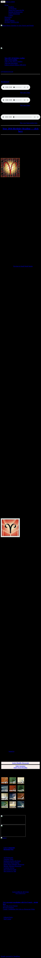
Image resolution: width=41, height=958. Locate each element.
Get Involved (12, 8)
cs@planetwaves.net (7, 71)
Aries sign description (11, 63)
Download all (5, 81)
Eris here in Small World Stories (23, 266)
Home (6, 5)
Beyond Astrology (8, 907)
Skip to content (10, 1)
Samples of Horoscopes (15, 12)
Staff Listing (7, 919)
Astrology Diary (8, 859)
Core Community (9, 848)
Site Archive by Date (10, 869)
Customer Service (9, 868)
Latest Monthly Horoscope (20, 763)
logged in (11, 751)
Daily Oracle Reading (20, 767)
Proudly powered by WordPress (10, 956)
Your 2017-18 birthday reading (15, 58)
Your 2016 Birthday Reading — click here (20, 129)
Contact (10, 15)
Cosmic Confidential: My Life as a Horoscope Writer (19, 909)
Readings (11, 7)
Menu (3, 1)
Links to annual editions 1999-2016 (15, 65)
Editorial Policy (8, 917)
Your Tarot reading (11, 60)
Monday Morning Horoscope (12, 866)
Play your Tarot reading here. (29, 123)
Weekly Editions (9, 20)
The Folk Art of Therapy (10, 906)
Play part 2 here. (25, 105)
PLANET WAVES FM (12, 22)
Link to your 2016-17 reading (13, 61)
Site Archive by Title (10, 871)
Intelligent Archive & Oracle (12, 861)
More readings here (20, 893)
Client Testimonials (14, 13)
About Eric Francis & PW (16, 10)
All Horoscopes (8, 857)
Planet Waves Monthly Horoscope (14, 864)
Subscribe (7, 19)
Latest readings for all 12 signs (20, 892)
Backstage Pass (8, 849)
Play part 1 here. (25, 92)
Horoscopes (8, 17)
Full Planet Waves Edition (11, 862)
